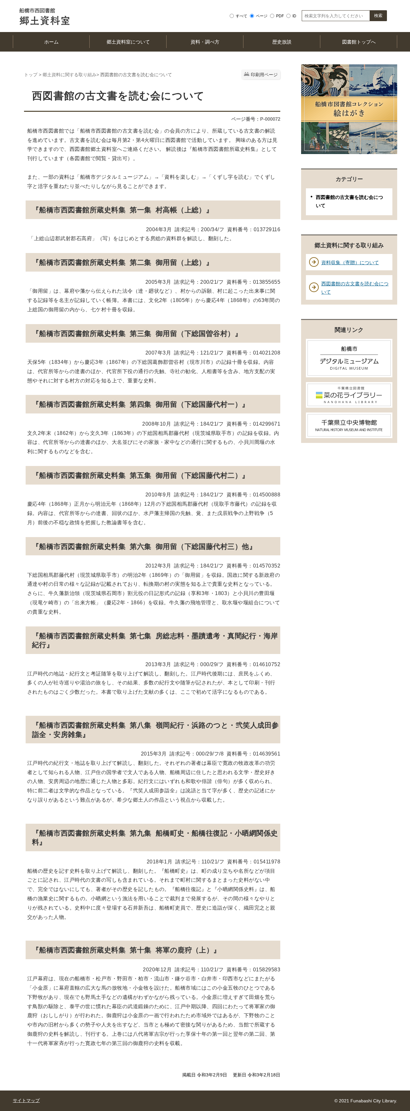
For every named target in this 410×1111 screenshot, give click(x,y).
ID (294, 16)
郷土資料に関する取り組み (69, 74)
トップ (30, 74)
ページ (261, 16)
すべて (241, 16)
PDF (280, 16)
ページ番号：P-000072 (255, 119)
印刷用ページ (264, 74)
